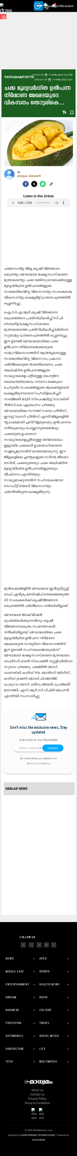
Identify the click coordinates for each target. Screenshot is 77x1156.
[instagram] (39, 944)
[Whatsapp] (43, 184)
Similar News (16, 789)
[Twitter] (34, 184)
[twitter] (31, 944)
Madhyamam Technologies (38, 1135)
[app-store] (42, 1113)
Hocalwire (38, 1140)
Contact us (37, 1094)
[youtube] (46, 944)
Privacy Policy (37, 1098)
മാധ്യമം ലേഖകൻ (29, 176)
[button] (6, 6)
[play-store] (34, 1113)
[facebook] (25, 184)
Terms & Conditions (38, 763)
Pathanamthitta (19, 77)
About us (37, 1090)
